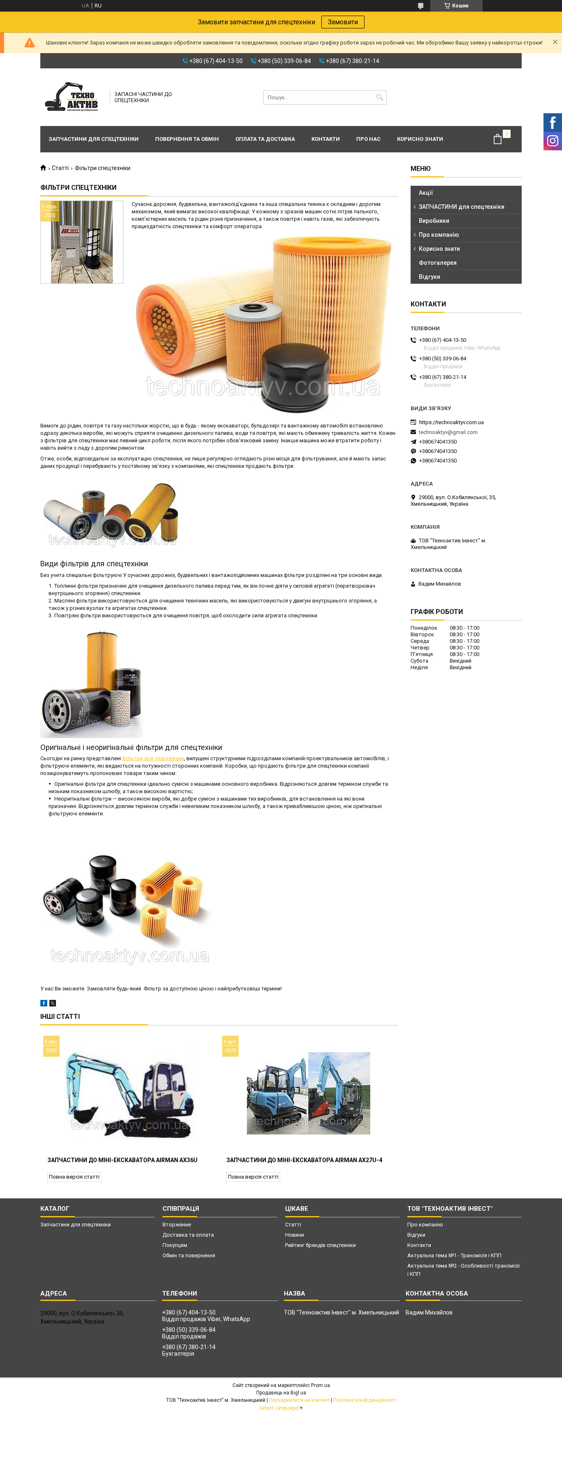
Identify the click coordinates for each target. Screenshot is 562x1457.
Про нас (368, 139)
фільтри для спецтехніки (153, 758)
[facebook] (43, 1005)
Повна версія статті (74, 1177)
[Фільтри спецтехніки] (81, 242)
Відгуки (429, 276)
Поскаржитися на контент (299, 1400)
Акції (426, 192)
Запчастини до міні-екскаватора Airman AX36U (122, 1160)
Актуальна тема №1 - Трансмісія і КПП (454, 1255)
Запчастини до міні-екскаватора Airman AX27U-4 (304, 1160)
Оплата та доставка (265, 139)
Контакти (325, 139)
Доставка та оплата (188, 1235)
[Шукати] (379, 97)
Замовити (343, 22)
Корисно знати (420, 139)
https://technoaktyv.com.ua (451, 422)
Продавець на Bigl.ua (281, 1393)
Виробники (434, 220)
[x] (52, 1005)
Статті (60, 168)
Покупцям (175, 1245)
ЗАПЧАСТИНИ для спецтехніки (461, 206)
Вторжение (177, 1224)
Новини (294, 1235)
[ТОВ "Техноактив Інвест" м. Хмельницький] (72, 97)
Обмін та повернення (189, 1255)
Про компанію (439, 234)
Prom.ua (320, 1385)
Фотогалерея (438, 262)
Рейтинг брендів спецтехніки (320, 1245)
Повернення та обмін (187, 139)
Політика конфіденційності (364, 1400)
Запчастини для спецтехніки (94, 139)
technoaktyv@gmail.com (448, 432)
